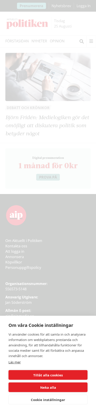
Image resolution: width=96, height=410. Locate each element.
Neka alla (48, 387)
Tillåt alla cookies (48, 375)
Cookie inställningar (48, 399)
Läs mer (14, 362)
